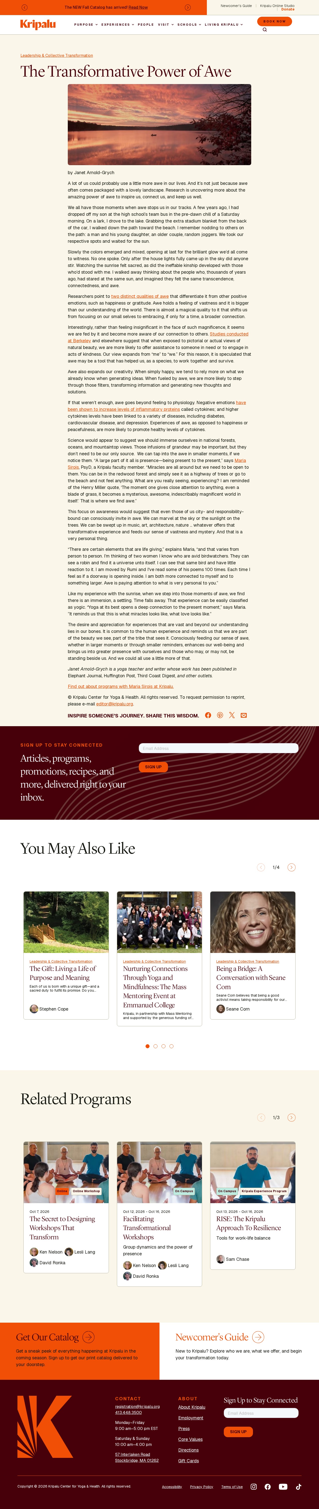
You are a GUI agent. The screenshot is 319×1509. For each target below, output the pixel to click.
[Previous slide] (261, 867)
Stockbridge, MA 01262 (137, 1460)
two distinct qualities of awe (140, 296)
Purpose (84, 25)
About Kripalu (191, 1407)
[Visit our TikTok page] (299, 1487)
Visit (164, 25)
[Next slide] (292, 867)
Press (184, 1428)
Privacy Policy (201, 1487)
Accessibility (172, 1487)
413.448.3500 (128, 1412)
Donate (288, 9)
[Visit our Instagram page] (254, 1487)
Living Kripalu (222, 25)
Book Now (274, 21)
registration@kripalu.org (137, 1406)
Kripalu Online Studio (277, 5)
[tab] (148, 1046)
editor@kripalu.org (114, 704)
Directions (188, 1450)
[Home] (38, 22)
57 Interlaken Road (132, 1454)
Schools (187, 25)
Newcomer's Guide (236, 5)
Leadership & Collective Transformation (56, 55)
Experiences (115, 25)
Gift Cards (188, 1461)
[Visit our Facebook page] (268, 1487)
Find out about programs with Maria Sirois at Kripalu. (121, 686)
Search (262, 29)
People (146, 25)
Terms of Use (232, 1487)
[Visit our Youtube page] (283, 1487)
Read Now (138, 7)
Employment (190, 1418)
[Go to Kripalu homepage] (45, 1426)
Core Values (190, 1439)
